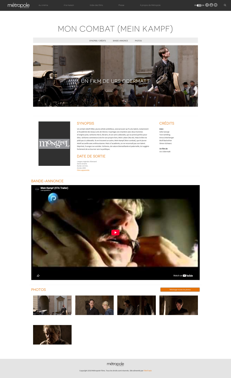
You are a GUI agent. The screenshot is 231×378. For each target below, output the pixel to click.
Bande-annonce (120, 41)
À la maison (69, 5)
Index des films (96, 5)
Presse (121, 5)
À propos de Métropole (150, 5)
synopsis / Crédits (97, 41)
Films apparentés (83, 170)
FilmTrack (148, 370)
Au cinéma (43, 5)
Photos (138, 41)
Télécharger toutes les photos (180, 290)
